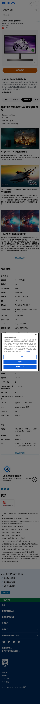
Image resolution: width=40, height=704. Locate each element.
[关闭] (36, 335)
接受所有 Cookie (20, 367)
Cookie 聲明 (27, 351)
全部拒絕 (20, 362)
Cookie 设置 (20, 356)
